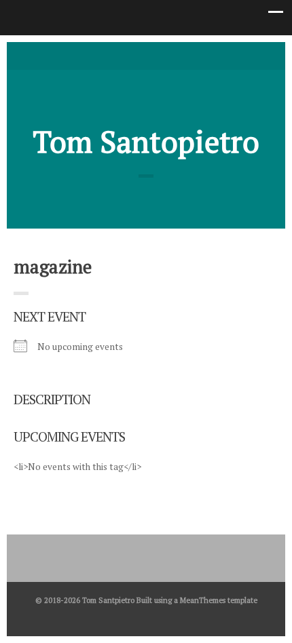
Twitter (125, 54)
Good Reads (166, 54)
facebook (146, 54)
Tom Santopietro (146, 141)
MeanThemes (202, 600)
